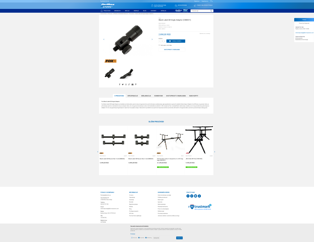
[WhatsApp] (126, 84)
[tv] (181, 10)
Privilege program (133, 211)
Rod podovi (131, 13)
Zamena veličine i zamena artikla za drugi (168, 215)
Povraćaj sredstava (163, 213)
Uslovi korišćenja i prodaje (164, 195)
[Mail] (132, 84)
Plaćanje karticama (163, 206)
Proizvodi (110, 13)
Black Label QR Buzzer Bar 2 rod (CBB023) (140, 159)
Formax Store (104, 13)
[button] (202, 10)
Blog (130, 209)
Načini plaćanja (162, 204)
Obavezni (135, 237)
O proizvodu (119, 96)
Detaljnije (132, 234)
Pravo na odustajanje (163, 209)
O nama (131, 195)
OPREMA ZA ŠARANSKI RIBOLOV (120, 13)
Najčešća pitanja (133, 204)
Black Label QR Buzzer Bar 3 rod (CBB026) (112, 159)
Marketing (149, 237)
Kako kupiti (193, 96)
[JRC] (187, 153)
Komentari (158, 96)
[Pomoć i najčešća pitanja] (195, 5)
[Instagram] (191, 196)
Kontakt (131, 202)
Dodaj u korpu (177, 41)
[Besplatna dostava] (152, 5)
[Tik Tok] (199, 196)
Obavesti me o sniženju (205, 33)
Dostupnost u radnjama (172, 49)
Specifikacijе (132, 96)
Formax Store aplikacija (135, 215)
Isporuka (160, 202)
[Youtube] (195, 196)
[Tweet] (123, 84)
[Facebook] (119, 84)
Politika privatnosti (162, 197)
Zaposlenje (132, 197)
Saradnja (131, 199)
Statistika (142, 237)
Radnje (131, 206)
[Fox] (110, 61)
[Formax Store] (108, 6)
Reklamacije (161, 211)
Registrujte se (205, 1)
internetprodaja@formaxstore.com (305, 32)
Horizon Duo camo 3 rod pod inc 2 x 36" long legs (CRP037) (170, 159)
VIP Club (131, 213)
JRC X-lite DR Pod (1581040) (194, 159)
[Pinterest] (135, 84)
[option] (110, 73)
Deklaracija (146, 96)
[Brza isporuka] (176, 5)
